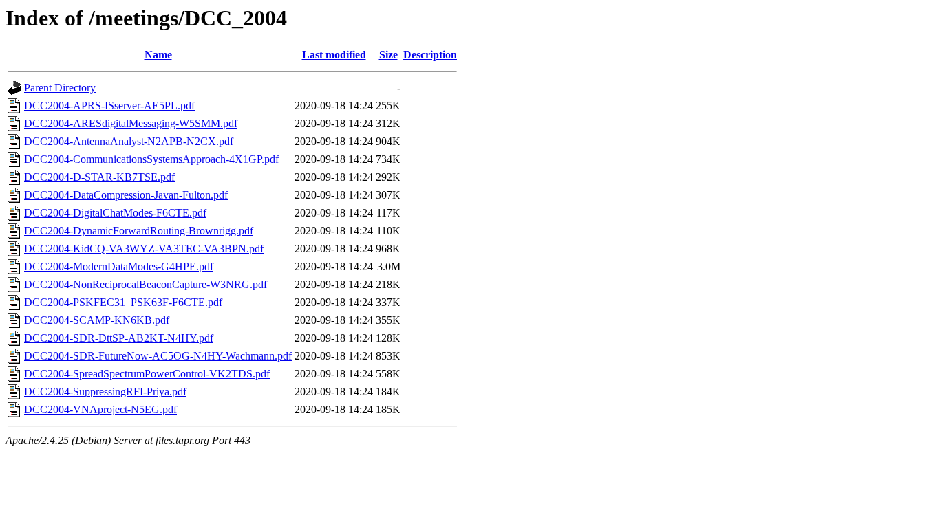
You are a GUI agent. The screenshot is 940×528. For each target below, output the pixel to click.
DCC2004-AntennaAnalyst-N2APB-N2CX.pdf (128, 141)
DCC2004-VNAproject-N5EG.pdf (100, 409)
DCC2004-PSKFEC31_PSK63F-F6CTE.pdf (123, 302)
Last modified (334, 54)
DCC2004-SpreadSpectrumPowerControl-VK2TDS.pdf (147, 374)
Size (388, 54)
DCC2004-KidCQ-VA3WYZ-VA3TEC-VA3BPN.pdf (144, 248)
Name (158, 54)
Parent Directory (60, 88)
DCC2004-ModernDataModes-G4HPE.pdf (118, 266)
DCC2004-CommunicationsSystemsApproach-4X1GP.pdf (151, 159)
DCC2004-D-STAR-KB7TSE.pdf (99, 177)
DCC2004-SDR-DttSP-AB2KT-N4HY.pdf (118, 338)
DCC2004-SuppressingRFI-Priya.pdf (105, 391)
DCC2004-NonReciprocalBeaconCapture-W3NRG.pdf (145, 284)
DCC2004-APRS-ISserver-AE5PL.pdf (109, 105)
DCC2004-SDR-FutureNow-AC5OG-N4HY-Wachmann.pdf (158, 356)
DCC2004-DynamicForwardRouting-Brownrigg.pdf (138, 230)
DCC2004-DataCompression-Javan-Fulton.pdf (126, 195)
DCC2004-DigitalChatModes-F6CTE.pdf (115, 213)
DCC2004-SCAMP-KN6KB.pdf (96, 320)
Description (430, 54)
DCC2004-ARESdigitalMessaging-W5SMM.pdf (130, 123)
